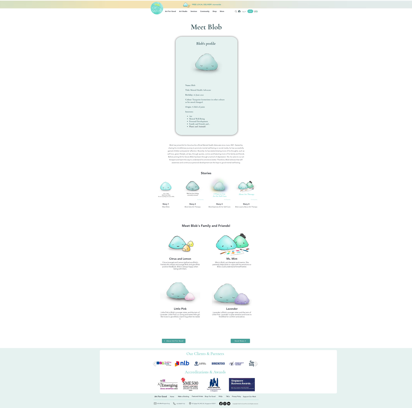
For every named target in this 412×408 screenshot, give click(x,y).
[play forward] (256, 363)
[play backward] (154, 363)
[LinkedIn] (228, 403)
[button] (170, 11)
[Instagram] (224, 403)
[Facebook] (221, 403)
